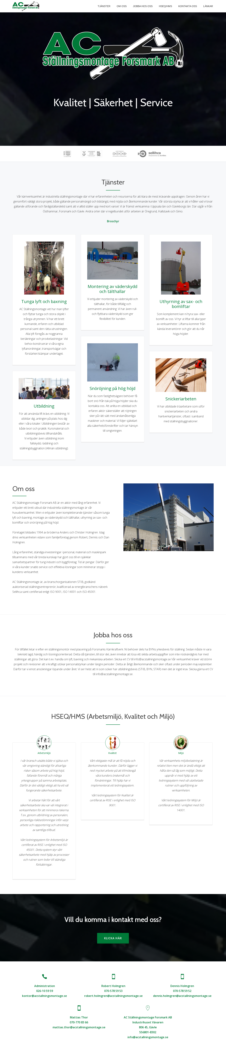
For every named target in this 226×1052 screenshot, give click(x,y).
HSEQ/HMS (165, 6)
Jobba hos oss (143, 6)
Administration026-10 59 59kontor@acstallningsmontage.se (44, 991)
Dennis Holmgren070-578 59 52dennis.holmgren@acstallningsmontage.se (182, 991)
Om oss (122, 6)
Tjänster (104, 6)
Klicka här (116, 938)
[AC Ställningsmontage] (26, 6)
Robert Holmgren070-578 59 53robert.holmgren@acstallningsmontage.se (113, 991)
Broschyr (113, 221)
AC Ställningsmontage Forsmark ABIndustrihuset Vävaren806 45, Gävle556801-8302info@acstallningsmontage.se (148, 1027)
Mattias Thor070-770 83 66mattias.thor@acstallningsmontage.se (79, 1022)
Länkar (208, 6)
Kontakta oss (187, 6)
